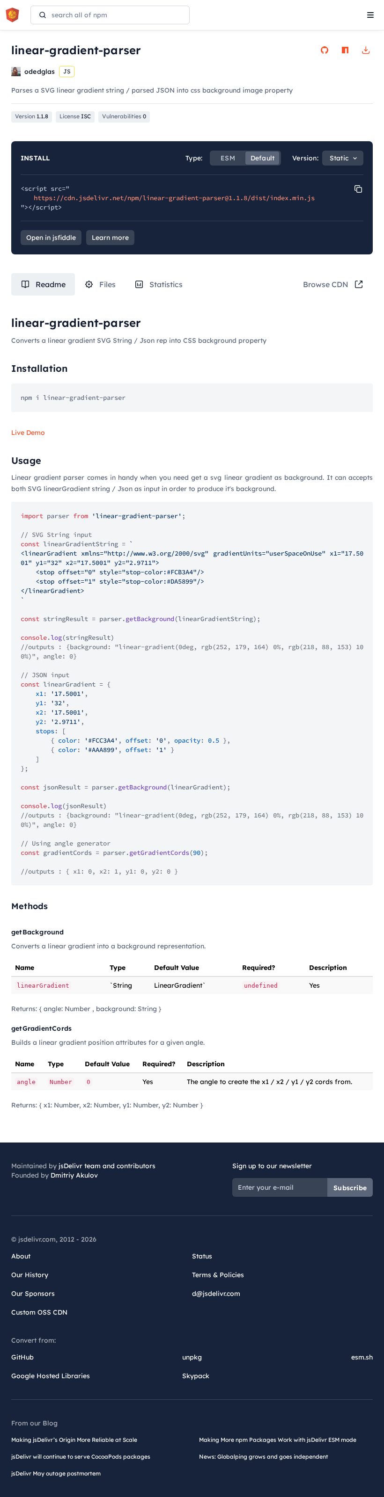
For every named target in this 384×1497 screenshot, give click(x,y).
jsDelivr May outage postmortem (56, 1473)
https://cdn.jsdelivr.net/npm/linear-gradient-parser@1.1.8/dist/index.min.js (174, 198)
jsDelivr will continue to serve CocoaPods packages (80, 1456)
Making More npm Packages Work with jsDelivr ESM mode (277, 1439)
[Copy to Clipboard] (358, 189)
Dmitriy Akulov (74, 1175)
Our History (29, 1275)
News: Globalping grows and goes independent (263, 1456)
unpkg (192, 1357)
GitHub (22, 1357)
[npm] (345, 50)
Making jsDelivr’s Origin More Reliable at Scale (74, 1439)
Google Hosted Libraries (50, 1376)
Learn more (110, 237)
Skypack (195, 1376)
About (20, 1256)
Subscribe (350, 1188)
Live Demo (28, 432)
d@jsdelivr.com (216, 1293)
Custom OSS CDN (39, 1312)
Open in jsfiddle (51, 237)
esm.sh (362, 1357)
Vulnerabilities (124, 116)
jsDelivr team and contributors (107, 1166)
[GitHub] (324, 50)
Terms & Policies (218, 1275)
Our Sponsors (33, 1293)
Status (202, 1256)
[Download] (365, 50)
